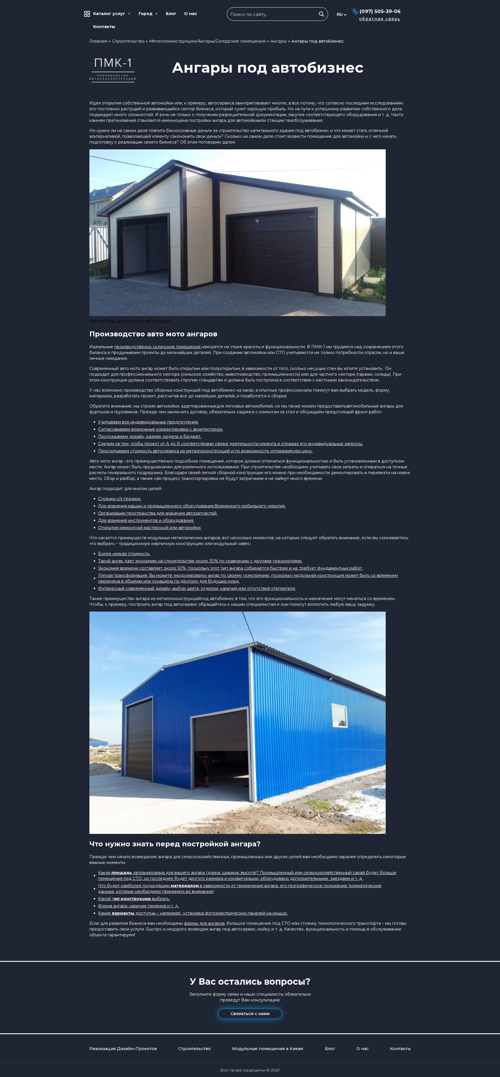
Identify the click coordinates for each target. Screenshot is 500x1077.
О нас (190, 13)
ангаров (216, 923)
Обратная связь (379, 18)
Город (145, 13)
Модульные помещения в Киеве (267, 1048)
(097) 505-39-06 (380, 11)
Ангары (278, 41)
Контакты (104, 26)
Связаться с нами (250, 1013)
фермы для (195, 923)
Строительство (128, 41)
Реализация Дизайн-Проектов (123, 1048)
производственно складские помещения (157, 346)
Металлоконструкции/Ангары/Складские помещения (207, 41)
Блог (171, 13)
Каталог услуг (109, 13)
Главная (98, 41)
